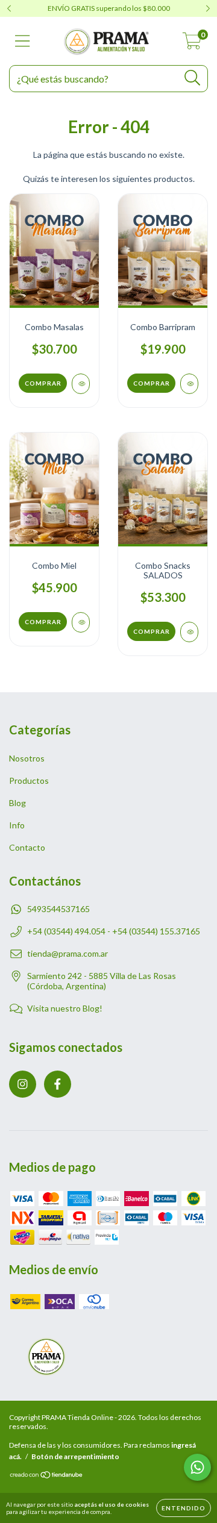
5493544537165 (58, 909)
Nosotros (27, 758)
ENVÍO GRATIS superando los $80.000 (109, 8)
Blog (17, 803)
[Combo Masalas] (81, 384)
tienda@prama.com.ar (67, 953)
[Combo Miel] (81, 622)
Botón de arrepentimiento (75, 1456)
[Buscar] (192, 78)
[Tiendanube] (46, 1476)
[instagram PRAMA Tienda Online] (22, 1084)
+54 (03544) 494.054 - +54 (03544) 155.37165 (113, 931)
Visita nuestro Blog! (64, 1008)
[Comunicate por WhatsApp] (197, 1467)
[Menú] (22, 40)
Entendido (184, 1508)
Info (17, 825)
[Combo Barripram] (189, 384)
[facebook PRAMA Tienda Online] (57, 1084)
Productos (29, 780)
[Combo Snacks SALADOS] (189, 632)
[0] (192, 44)
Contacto (27, 847)
